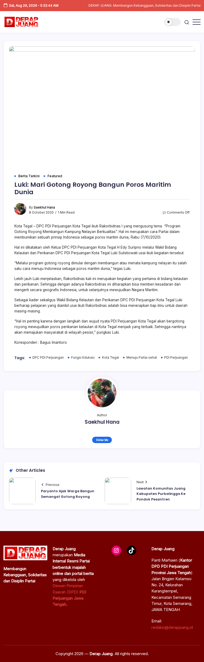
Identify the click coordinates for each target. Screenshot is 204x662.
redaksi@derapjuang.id (172, 627)
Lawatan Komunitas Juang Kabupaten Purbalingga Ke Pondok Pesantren (161, 494)
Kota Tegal (110, 357)
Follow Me (102, 440)
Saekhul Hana (44, 207)
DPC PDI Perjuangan (48, 357)
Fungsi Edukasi (83, 357)
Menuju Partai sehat (141, 357)
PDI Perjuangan (176, 357)
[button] (172, 22)
